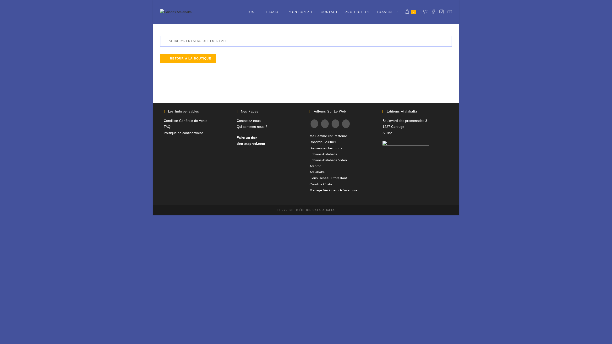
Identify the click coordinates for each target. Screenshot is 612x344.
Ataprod (316, 166)
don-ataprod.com (251, 143)
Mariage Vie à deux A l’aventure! (334, 190)
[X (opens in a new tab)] (425, 11)
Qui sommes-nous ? (252, 127)
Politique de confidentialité (183, 133)
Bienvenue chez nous (326, 148)
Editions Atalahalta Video (328, 160)
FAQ (167, 127)
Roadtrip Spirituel (323, 142)
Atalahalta (317, 172)
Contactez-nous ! (249, 121)
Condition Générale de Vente (186, 121)
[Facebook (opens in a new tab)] (433, 11)
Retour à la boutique (190, 58)
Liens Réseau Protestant (328, 178)
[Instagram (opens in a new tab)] (441, 11)
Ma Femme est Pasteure (328, 136)
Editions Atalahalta (323, 154)
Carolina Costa (321, 184)
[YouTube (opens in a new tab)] (450, 11)
